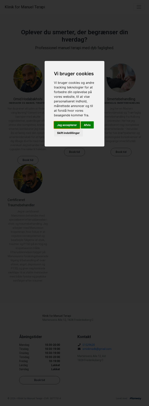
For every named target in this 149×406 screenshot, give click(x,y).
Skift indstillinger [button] (68, 132)
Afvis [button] (87, 125)
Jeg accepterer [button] (67, 125)
